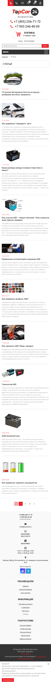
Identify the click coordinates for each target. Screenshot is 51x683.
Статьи (25, 614)
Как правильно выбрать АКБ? (15, 299)
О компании (25, 607)
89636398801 (25, 534)
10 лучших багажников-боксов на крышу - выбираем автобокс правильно (21, 93)
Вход (20, 41)
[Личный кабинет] (40, 3)
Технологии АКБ (9, 384)
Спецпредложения (25, 589)
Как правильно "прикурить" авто (16, 123)
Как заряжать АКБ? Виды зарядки (17, 346)
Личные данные (25, 632)
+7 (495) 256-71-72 (27, 21)
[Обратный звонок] (16, 3)
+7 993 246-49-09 (27, 26)
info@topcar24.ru (26, 527)
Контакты (25, 611)
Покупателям (25, 620)
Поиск (45, 46)
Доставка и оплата (25, 604)
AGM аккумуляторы (11, 436)
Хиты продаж (25, 593)
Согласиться (7, 680)
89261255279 (25, 536)
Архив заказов (25, 629)
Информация (25, 599)
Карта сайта (25, 654)
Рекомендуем (25, 581)
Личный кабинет (25, 625)
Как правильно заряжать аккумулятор (19, 483)
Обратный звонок (25, 519)
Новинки (26, 586)
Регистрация (29, 41)
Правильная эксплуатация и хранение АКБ (21, 259)
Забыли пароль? (25, 639)
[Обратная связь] (22, 3)
